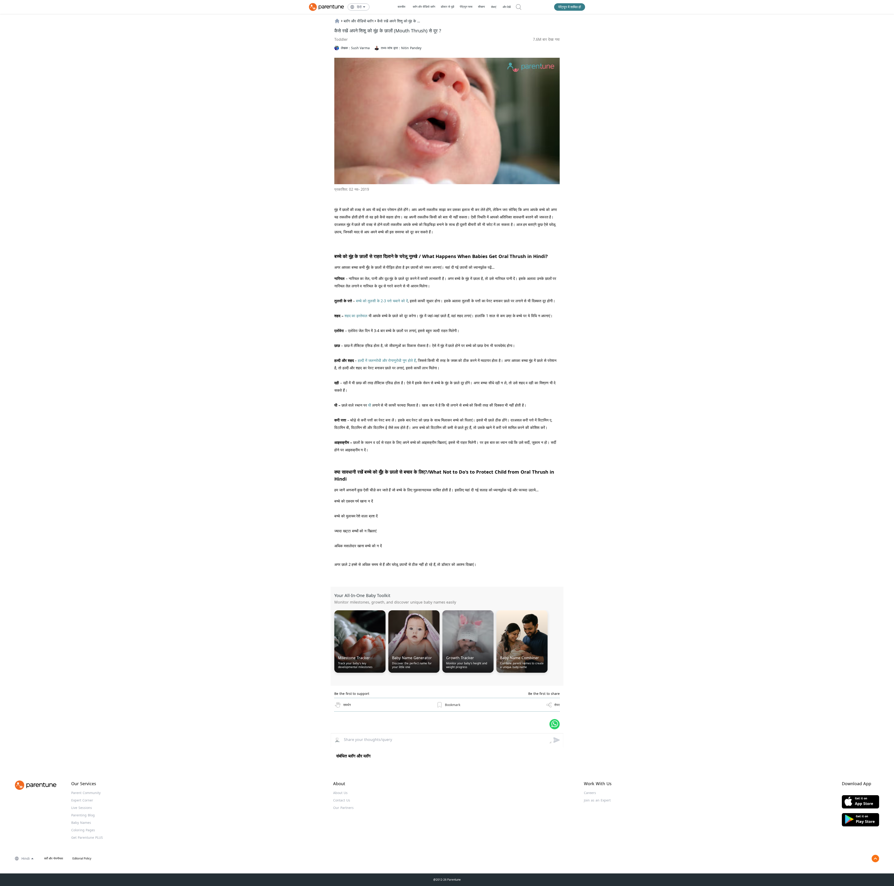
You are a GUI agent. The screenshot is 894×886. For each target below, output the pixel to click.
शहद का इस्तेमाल (357, 315)
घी (369, 405)
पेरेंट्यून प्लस (466, 7)
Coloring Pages (83, 830)
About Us (340, 793)
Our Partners (343, 807)
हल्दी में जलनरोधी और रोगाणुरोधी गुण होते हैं (387, 360)
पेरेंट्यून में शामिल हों (569, 7)
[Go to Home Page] (326, 7)
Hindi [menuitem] (25, 858)
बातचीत (401, 7)
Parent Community (86, 793)
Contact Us (341, 800)
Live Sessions (81, 807)
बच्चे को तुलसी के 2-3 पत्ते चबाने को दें (382, 300)
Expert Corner (82, 800)
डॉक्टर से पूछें (447, 7)
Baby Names (81, 822)
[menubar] (361, 7)
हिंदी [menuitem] (359, 7)
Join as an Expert (597, 800)
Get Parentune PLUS (87, 837)
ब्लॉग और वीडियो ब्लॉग (424, 7)
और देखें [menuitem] (507, 7)
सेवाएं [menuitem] (493, 7)
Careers (590, 793)
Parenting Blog (83, 815)
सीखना (481, 7)
